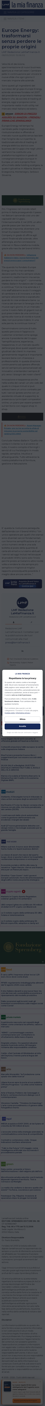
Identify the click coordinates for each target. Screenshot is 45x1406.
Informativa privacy (23, 713)
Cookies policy (10, 713)
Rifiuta (22, 719)
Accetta (22, 726)
